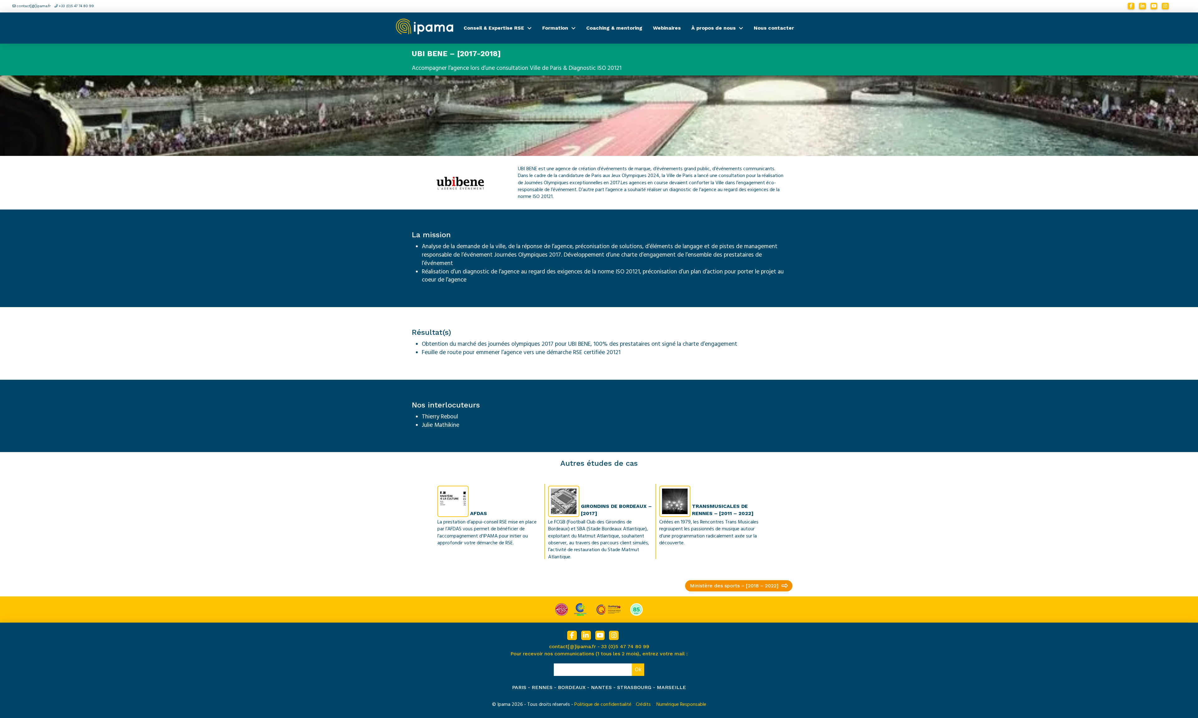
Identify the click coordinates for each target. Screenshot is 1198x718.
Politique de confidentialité (602, 704)
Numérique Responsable (681, 704)
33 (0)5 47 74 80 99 (625, 646)
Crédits (643, 704)
